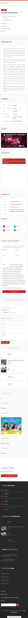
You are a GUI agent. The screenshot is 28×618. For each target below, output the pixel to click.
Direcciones (7, 162)
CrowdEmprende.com (5, 573)
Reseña (3, 264)
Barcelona (10, 528)
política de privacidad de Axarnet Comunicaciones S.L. (13, 276)
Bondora (9, 353)
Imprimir (4, 31)
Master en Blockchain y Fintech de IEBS (16, 360)
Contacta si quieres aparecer (9, 475)
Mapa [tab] (6, 159)
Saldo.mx (10, 383)
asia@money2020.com (15, 201)
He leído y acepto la (12, 288)
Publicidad (3, 591)
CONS (17, 255)
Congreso (15, 108)
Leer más (6, 493)
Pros (4, 255)
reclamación (22, 12)
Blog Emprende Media (5, 580)
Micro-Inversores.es (5, 576)
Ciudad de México (12, 370)
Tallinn (10, 355)
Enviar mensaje (5, 342)
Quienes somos (4, 594)
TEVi (9, 368)
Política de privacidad (16, 288)
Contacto (3, 600)
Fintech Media (6, 20)
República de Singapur (7, 16)
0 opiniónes (13, 312)
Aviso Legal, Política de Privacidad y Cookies (9, 597)
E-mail (16, 249)
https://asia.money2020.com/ (16, 204)
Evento (10, 20)
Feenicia (9, 376)
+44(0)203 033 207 (14, 206)
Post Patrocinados (4, 583)
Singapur (15, 16)
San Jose (10, 385)
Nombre (4, 249)
